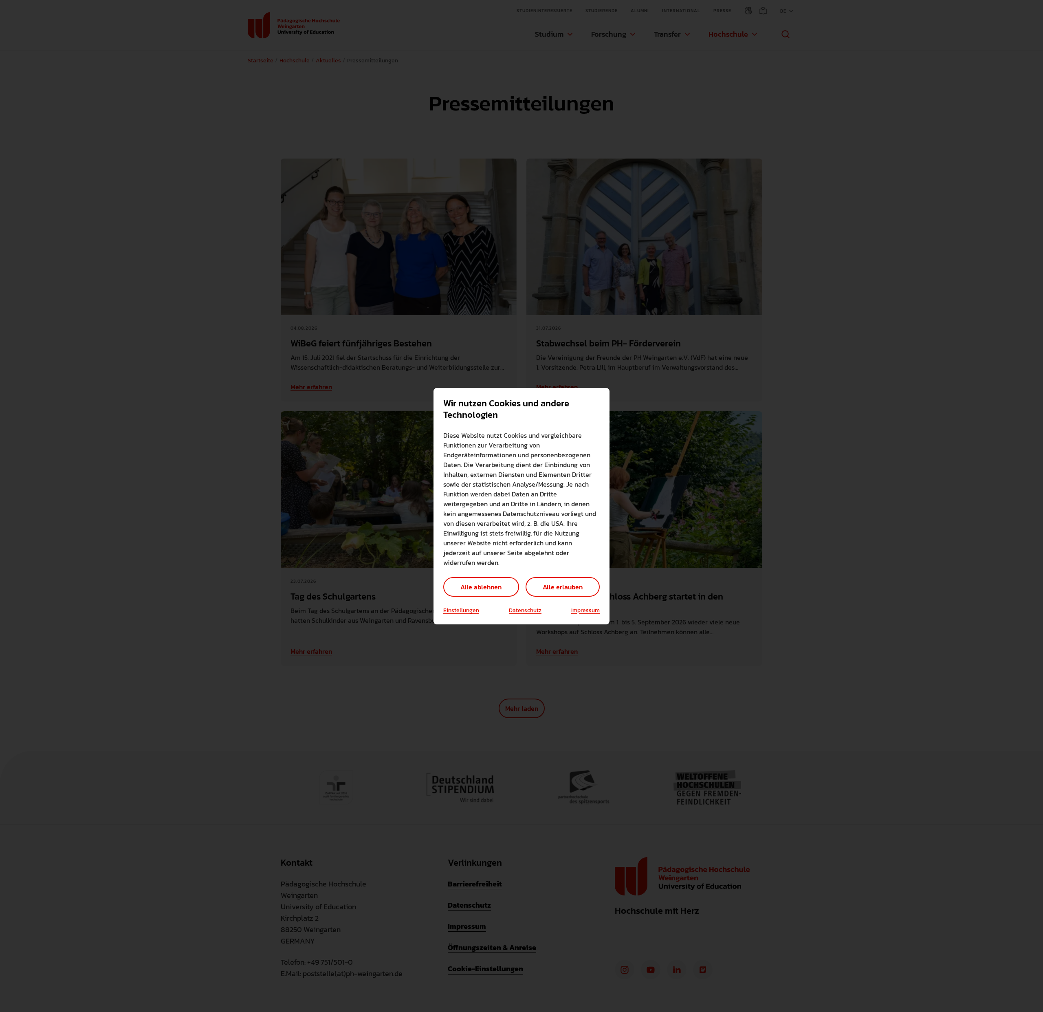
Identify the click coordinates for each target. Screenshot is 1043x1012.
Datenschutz (525, 610)
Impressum (585, 610)
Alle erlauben (563, 587)
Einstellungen (461, 610)
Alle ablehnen (481, 587)
